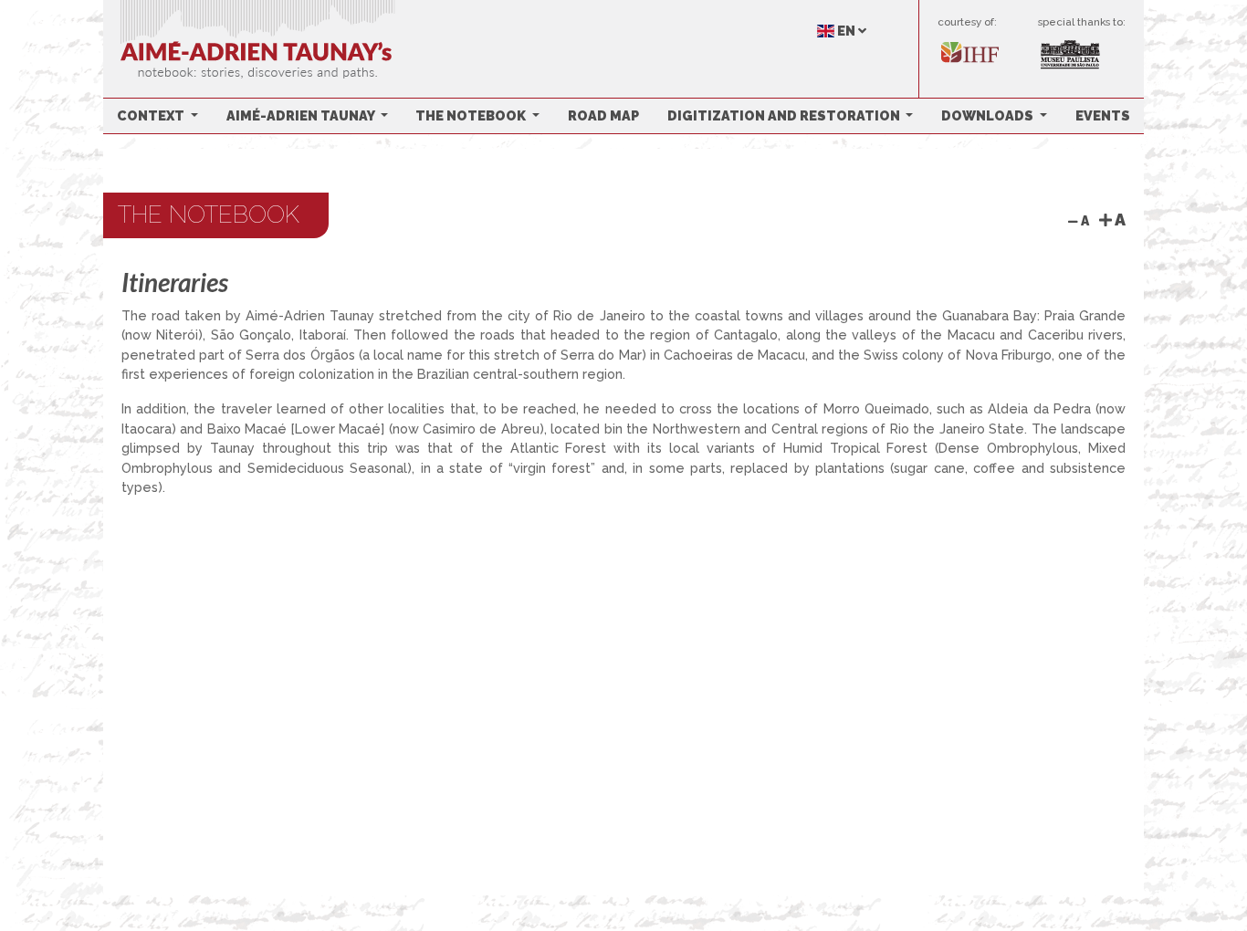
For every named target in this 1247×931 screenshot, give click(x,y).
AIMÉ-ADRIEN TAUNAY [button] (301, 115)
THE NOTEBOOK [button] (472, 115)
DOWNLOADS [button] (988, 115)
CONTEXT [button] (152, 115)
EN (846, 30)
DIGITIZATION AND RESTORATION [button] (785, 115)
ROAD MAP (603, 115)
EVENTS (1102, 115)
